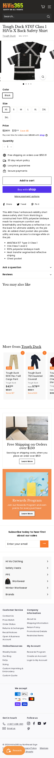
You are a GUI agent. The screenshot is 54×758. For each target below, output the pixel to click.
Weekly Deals (9, 651)
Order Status (9, 624)
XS (6, 109)
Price (6, 125)
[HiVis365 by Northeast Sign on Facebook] (34, 723)
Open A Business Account (11, 638)
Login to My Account (37, 660)
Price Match (9, 620)
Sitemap (44, 748)
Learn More (27, 461)
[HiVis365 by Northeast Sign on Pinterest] (28, 728)
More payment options (27, 196)
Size (5, 103)
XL (35, 109)
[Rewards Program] (27, 484)
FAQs (5, 660)
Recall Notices (10, 632)
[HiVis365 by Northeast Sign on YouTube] (39, 723)
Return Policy (33, 627)
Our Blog (7, 656)
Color (6, 89)
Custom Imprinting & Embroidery (13, 670)
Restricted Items (35, 635)
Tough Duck (9, 35)
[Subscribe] (44, 543)
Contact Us (8, 615)
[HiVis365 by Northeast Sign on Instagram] (28, 723)
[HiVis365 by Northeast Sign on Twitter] (44, 723)
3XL (6, 117)
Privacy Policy (30, 748)
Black (7, 95)
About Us (31, 619)
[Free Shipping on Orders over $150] (27, 428)
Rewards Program (36, 651)
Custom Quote (10, 675)
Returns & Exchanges (13, 628)
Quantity (8, 141)
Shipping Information (37, 623)
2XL (44, 109)
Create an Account (36, 656)
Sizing (6, 664)
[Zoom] (43, 77)
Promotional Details (37, 631)
